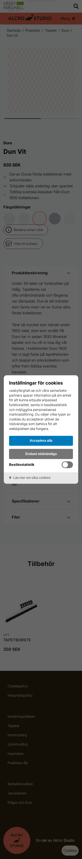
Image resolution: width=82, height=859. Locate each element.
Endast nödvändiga (41, 454)
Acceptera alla (41, 440)
